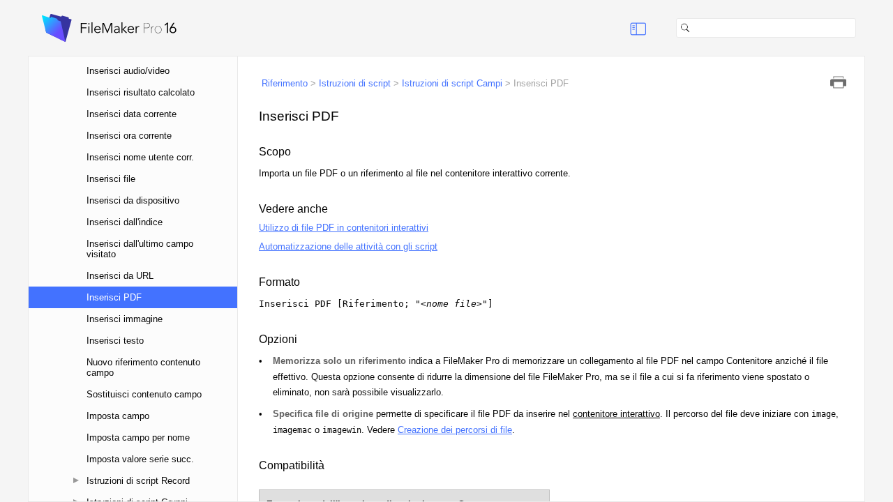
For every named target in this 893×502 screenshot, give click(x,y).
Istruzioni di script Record (138, 481)
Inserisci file (111, 179)
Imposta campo (118, 416)
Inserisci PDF (114, 297)
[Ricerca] (861, 28)
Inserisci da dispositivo (133, 200)
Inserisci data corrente (132, 114)
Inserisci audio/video (128, 71)
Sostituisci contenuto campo (144, 394)
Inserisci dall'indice (125, 222)
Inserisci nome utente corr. (140, 157)
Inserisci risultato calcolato (141, 92)
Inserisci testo (115, 340)
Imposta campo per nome (138, 437)
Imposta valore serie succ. (140, 459)
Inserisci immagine (125, 319)
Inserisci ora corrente (129, 135)
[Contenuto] (621, 28)
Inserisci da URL (120, 276)
